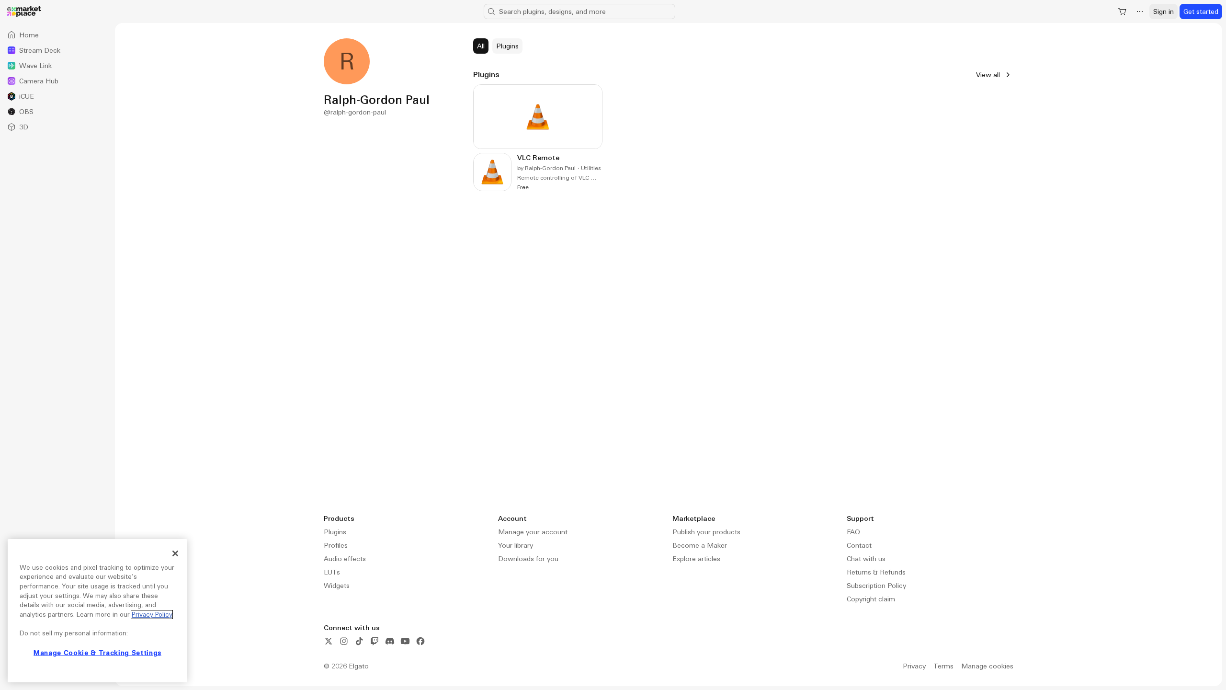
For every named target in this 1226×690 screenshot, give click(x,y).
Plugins (335, 532)
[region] (97, 610)
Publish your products (706, 532)
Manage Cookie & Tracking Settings (97, 652)
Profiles (336, 545)
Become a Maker (699, 545)
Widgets (337, 585)
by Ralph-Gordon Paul (546, 168)
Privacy (914, 666)
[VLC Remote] (537, 137)
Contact (859, 545)
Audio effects (345, 559)
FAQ (853, 532)
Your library (515, 545)
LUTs (332, 572)
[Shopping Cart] (1122, 11)
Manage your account (533, 532)
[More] (1139, 11)
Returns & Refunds (876, 572)
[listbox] (57, 81)
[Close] (175, 553)
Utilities (591, 168)
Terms (943, 666)
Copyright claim (871, 599)
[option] (57, 35)
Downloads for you (528, 559)
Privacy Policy (152, 614)
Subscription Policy (876, 585)
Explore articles (696, 559)
